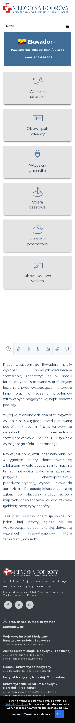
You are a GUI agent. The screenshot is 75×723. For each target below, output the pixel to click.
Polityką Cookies (16, 704)
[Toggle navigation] (67, 26)
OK (59, 714)
